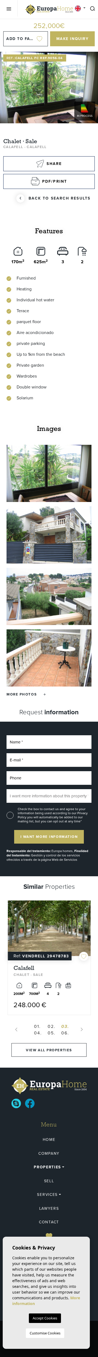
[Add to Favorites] (83, 956)
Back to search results (59, 198)
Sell (49, 1181)
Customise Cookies (45, 1333)
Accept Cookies (45, 1318)
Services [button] (47, 1194)
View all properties (49, 1050)
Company (49, 1153)
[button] (26, 694)
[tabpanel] (49, 957)
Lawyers (49, 1208)
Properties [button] (47, 1167)
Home (49, 1139)
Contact (49, 1222)
